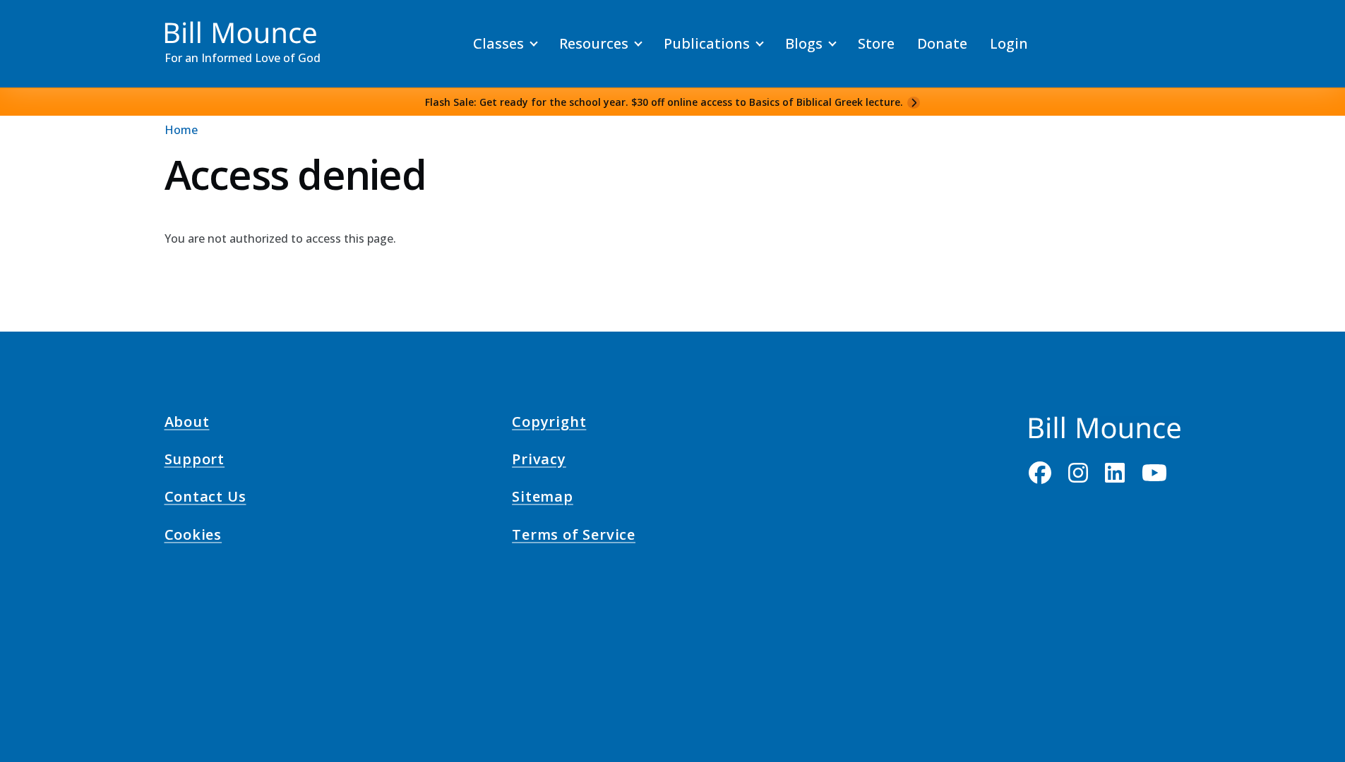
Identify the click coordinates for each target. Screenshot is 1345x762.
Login (1009, 43)
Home (181, 130)
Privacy (539, 461)
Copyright (549, 423)
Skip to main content (36, 24)
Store (876, 43)
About (187, 423)
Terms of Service (573, 536)
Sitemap (542, 499)
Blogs (804, 43)
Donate (942, 43)
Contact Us (205, 499)
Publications (707, 43)
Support (195, 461)
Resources (593, 43)
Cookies (193, 536)
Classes (498, 43)
